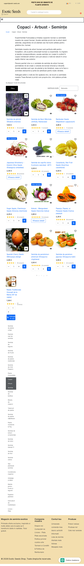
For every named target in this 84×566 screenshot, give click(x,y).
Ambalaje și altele (11, 479)
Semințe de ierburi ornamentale (12, 433)
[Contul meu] (73, 12)
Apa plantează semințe (11, 466)
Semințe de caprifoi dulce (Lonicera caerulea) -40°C (41, 164)
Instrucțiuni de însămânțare (12, 503)
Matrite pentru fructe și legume (10, 487)
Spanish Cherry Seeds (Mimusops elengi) (15, 255)
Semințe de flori (10, 452)
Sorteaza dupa (53, 88)
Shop (6, 14)
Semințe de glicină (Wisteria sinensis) (14, 120)
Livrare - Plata (10, 510)
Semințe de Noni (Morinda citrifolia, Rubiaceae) (41, 120)
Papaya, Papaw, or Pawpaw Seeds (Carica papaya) (65, 210)
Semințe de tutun (10, 440)
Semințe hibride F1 (11, 446)
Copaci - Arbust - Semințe (10, 383)
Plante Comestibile (11, 374)
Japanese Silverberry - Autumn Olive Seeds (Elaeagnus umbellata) (15, 165)
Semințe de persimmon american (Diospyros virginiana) (40, 256)
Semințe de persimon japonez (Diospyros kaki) (65, 255)
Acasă (7, 32)
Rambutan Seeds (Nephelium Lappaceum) (65, 120)
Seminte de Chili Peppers (10, 367)
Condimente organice (12, 473)
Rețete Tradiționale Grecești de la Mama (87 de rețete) (14, 293)
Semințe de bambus (10, 394)
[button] (80, 12)
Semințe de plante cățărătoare (11, 416)
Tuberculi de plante (11, 409)
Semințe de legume (10, 344)
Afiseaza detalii (63, 131)
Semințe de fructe (11, 351)
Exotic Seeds (11, 11)
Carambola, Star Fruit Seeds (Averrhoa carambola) (64, 165)
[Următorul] (77, 275)
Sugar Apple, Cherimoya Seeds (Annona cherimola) (17, 209)
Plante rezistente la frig (11, 425)
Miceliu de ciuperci (10, 402)
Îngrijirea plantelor (10, 495)
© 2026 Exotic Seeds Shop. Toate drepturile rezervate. (26, 559)
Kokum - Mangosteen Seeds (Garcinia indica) (40, 209)
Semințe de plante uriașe (11, 328)
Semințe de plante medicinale (11, 359)
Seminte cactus (10, 458)
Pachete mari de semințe (10, 336)
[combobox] (44, 12)
